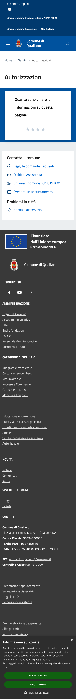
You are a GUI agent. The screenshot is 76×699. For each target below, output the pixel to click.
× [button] (71, 640)
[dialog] (38, 667)
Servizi (22, 60)
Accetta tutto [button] (38, 675)
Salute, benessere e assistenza (22, 438)
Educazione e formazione (18, 416)
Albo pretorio (10, 628)
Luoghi (6, 500)
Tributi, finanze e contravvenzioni (24, 427)
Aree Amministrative (16, 319)
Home (8, 60)
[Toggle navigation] (7, 43)
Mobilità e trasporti (15, 395)
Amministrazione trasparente (21, 623)
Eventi (6, 506)
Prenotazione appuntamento (21, 585)
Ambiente (8, 432)
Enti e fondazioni (13, 330)
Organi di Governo (14, 314)
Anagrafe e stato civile (17, 368)
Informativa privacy (15, 634)
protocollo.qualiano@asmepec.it (30, 559)
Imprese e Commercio (16, 384)
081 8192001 (35, 564)
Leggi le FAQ (10, 596)
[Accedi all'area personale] (9, 9)
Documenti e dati (13, 346)
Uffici (5, 325)
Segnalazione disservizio (18, 591)
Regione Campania (18, 3)
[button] (38, 693)
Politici (6, 335)
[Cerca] (67, 43)
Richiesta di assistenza (17, 602)
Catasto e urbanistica (16, 389)
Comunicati (9, 475)
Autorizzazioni (11, 443)
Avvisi (6, 481)
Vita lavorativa (12, 378)
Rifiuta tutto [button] (38, 684)
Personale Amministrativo (19, 341)
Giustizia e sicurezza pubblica (21, 421)
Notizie (7, 470)
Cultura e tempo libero (17, 373)
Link (5, 667)
